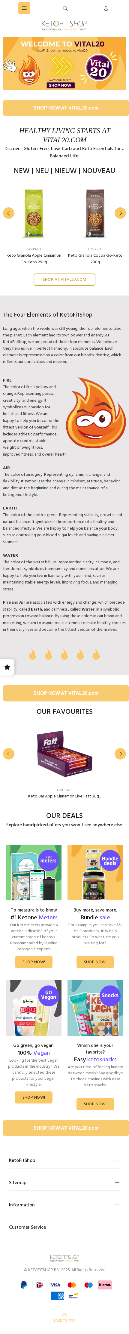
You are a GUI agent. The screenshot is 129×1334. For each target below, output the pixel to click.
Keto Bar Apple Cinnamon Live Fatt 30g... (64, 796)
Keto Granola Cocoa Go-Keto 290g (95, 259)
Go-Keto (33, 249)
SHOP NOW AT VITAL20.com (66, 107)
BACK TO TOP (64, 1321)
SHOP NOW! (33, 962)
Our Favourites (65, 712)
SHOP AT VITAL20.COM (64, 279)
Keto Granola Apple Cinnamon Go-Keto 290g (34, 259)
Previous (8, 213)
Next (120, 213)
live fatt (64, 790)
